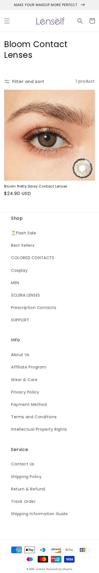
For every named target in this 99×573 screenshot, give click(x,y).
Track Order (23, 501)
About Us (20, 354)
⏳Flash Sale (23, 233)
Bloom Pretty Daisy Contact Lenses (35, 186)
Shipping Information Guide (39, 514)
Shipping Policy (26, 476)
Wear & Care (24, 379)
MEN (15, 283)
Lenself (40, 569)
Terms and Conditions (34, 417)
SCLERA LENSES (25, 295)
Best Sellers (22, 245)
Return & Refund (28, 489)
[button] (7, 21)
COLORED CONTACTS (32, 257)
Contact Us (22, 464)
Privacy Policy (25, 392)
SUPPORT (20, 320)
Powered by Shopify (59, 569)
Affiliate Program (28, 367)
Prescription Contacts (33, 307)
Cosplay (19, 270)
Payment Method (29, 404)
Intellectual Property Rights (39, 429)
